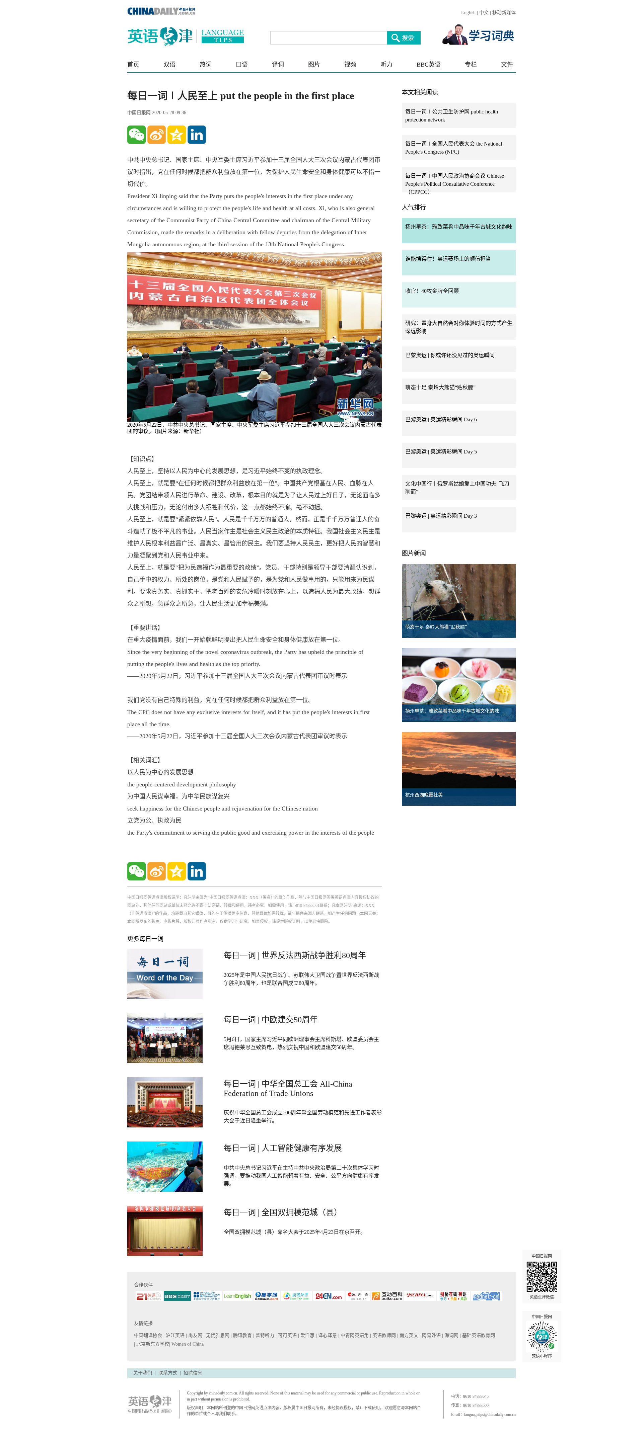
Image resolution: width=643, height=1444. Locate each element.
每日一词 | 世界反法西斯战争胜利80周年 (295, 955)
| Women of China (186, 1344)
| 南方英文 (408, 1335)
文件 (507, 64)
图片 (314, 64)
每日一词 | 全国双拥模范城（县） (283, 1212)
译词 (278, 64)
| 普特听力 (264, 1335)
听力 (386, 64)
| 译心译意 (327, 1335)
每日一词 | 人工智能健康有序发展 (283, 1148)
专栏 (471, 64)
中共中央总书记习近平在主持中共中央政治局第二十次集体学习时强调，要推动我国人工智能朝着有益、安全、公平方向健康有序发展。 (301, 1176)
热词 (206, 64)
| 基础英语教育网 (478, 1335)
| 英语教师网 (383, 1335)
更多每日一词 (145, 939)
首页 (133, 64)
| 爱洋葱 (307, 1335)
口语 (242, 64)
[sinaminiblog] (156, 134)
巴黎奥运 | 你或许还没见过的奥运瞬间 (450, 355)
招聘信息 (193, 1372)
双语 (169, 64)
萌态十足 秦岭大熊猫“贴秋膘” (440, 387)
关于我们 (142, 1372)
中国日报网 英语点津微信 (542, 1276)
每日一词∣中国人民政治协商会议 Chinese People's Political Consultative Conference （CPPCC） (454, 184)
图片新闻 (414, 553)
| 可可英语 (287, 1335)
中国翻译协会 (148, 1335)
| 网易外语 (431, 1335)
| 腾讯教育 (242, 1335)
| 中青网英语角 (354, 1335)
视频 (350, 64)
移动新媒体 (504, 12)
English (468, 12)
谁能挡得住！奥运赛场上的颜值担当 (448, 259)
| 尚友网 (195, 1335)
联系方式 (167, 1372)
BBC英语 (429, 64)
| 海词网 (451, 1335)
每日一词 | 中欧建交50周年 (271, 1019)
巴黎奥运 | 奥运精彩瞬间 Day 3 (441, 516)
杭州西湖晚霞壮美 (424, 794)
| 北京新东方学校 (151, 1344)
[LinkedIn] (197, 134)
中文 (484, 12)
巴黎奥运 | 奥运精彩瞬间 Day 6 (441, 419)
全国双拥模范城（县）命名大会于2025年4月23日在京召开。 (295, 1232)
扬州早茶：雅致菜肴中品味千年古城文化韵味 (458, 227)
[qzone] (176, 134)
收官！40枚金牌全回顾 (432, 291)
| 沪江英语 (174, 1335)
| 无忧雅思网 (217, 1335)
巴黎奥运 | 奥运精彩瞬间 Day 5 (441, 451)
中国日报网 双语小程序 (542, 1336)
